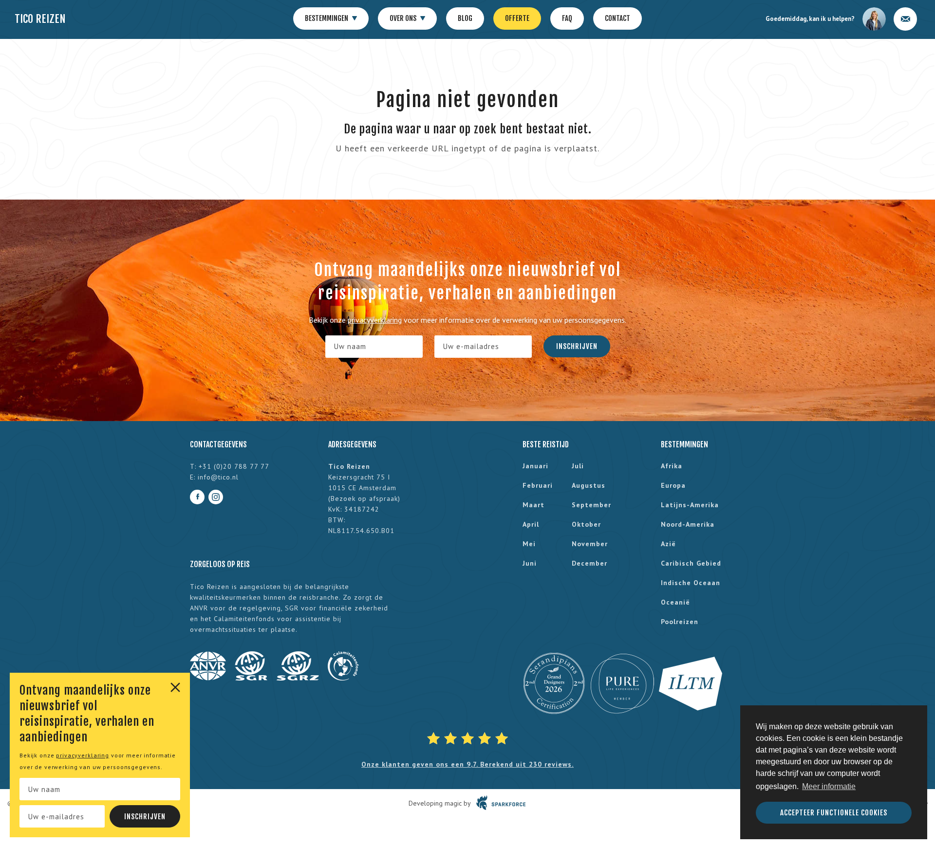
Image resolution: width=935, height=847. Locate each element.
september (591, 504)
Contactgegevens (218, 444)
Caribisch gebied (691, 563)
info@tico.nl (218, 477)
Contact (617, 18)
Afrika (671, 465)
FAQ (567, 18)
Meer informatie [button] (829, 786)
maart (533, 504)
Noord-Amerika (687, 524)
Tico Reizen (40, 18)
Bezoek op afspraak (364, 498)
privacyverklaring (82, 755)
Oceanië (675, 602)
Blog (465, 18)
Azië (668, 543)
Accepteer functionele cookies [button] (833, 812)
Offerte (517, 18)
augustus (588, 485)
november (590, 543)
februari (538, 485)
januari (535, 465)
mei (529, 543)
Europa (673, 485)
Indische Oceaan (690, 582)
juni (530, 563)
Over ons (404, 18)
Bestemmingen (327, 18)
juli (578, 465)
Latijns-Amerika (690, 504)
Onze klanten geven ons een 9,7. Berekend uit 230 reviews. (467, 764)
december (589, 563)
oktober (586, 524)
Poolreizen (679, 621)
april (531, 524)
